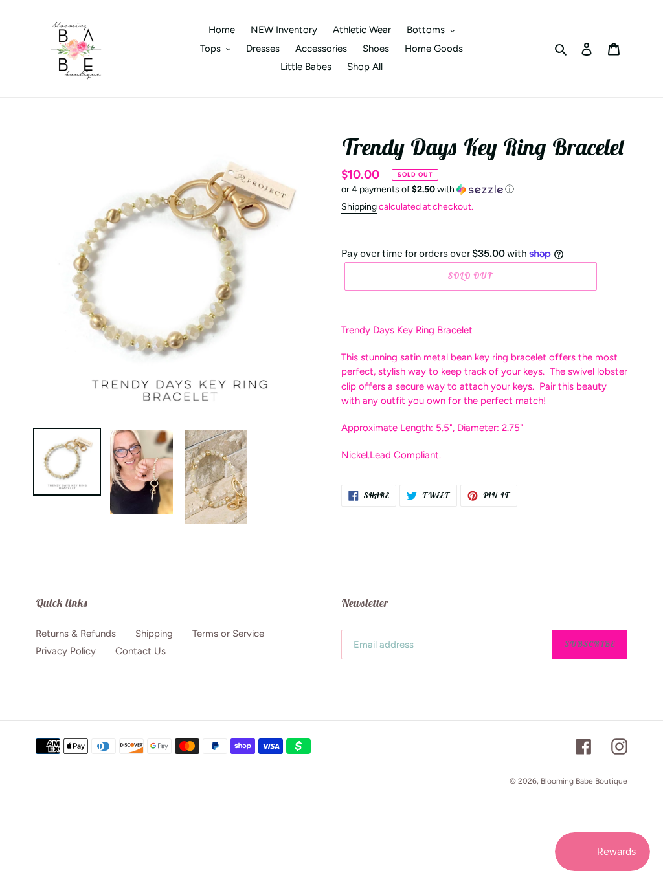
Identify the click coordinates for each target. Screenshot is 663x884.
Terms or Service (228, 633)
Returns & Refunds (76, 633)
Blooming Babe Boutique (584, 781)
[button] (427, 189)
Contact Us (140, 651)
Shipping (359, 206)
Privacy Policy (66, 651)
